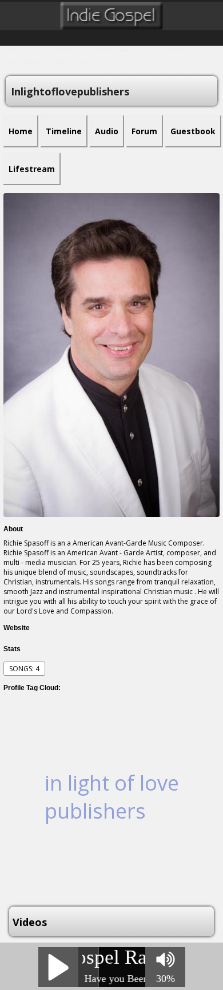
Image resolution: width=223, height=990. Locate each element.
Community (72, 50)
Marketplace (114, 50)
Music (148, 50)
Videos (174, 50)
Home (13, 50)
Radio (38, 50)
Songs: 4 (24, 669)
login (62, 61)
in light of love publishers (112, 797)
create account (25, 61)
